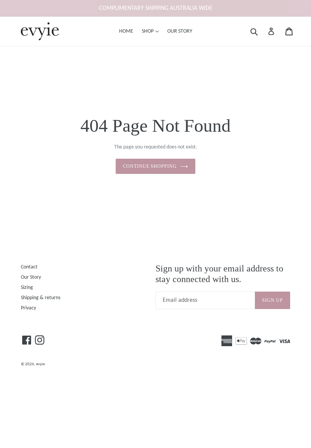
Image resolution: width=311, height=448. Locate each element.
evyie (40, 364)
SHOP (152, 31)
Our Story (31, 277)
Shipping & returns (40, 298)
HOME (126, 31)
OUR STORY (179, 31)
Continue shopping (150, 166)
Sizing (27, 287)
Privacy (28, 308)
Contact (29, 267)
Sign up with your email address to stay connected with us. (219, 273)
